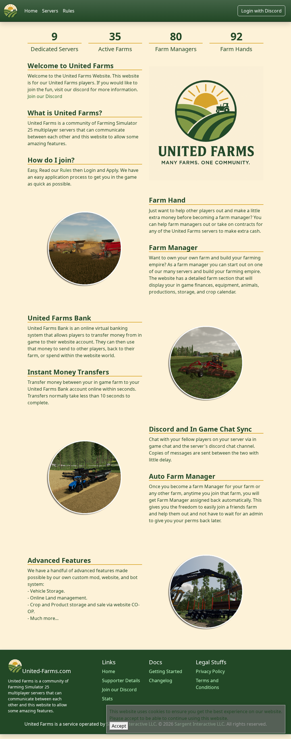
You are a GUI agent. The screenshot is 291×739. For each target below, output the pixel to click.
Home (31, 11)
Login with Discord (261, 11)
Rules (68, 11)
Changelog (160, 680)
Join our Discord (45, 96)
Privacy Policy (210, 671)
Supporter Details (121, 680)
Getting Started (165, 671)
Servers (50, 11)
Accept (119, 726)
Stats (107, 699)
